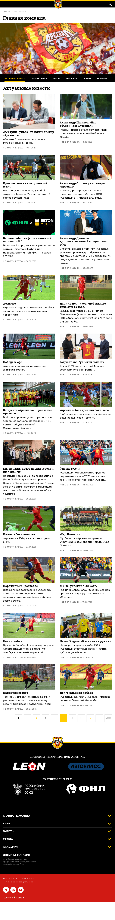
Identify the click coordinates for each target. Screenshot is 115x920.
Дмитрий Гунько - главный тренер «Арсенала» (28, 133)
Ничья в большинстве (19, 534)
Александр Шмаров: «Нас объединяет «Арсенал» (78, 124)
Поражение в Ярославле (20, 585)
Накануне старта (15, 692)
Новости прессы (39, 78)
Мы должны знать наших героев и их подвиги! (28, 470)
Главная (6, 11)
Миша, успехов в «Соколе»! (79, 585)
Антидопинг (103, 78)
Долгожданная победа (76, 692)
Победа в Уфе (12, 362)
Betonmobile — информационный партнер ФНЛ (27, 239)
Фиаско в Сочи (70, 468)
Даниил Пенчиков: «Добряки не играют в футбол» (83, 305)
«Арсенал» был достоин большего (84, 410)
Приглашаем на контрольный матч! (25, 185)
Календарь (71, 78)
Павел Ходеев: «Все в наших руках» (85, 641)
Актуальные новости (14, 78)
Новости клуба (19, 148)
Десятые (9, 303)
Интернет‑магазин (16, 854)
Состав (56, 78)
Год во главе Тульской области (82, 362)
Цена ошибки (12, 641)
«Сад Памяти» (70, 534)
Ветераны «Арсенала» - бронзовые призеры (27, 411)
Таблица (87, 78)
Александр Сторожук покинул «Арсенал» (82, 185)
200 (108, 718)
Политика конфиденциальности (18, 882)
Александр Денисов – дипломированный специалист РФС (83, 241)
